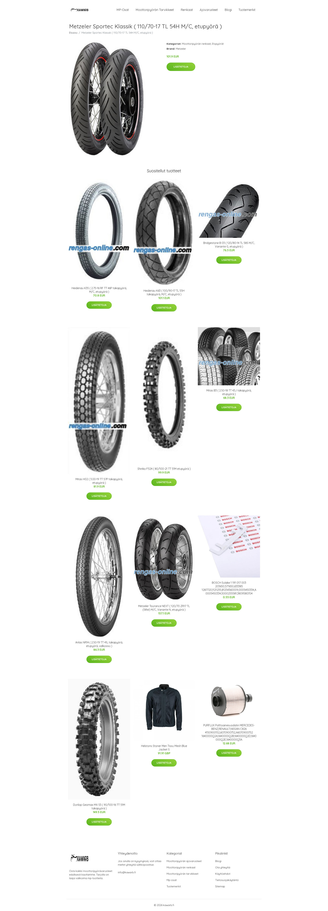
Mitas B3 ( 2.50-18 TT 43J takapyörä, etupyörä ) (228, 392)
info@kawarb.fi (127, 872)
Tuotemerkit (246, 10)
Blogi (228, 10)
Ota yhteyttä (222, 867)
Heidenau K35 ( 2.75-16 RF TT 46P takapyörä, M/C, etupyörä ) (99, 289)
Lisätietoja (181, 66)
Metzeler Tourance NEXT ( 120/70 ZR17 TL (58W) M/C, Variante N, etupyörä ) (164, 607)
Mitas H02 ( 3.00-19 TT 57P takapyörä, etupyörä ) (99, 480)
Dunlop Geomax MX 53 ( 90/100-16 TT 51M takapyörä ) (99, 806)
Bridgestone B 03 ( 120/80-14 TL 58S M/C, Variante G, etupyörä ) (229, 244)
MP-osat (123, 10)
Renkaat (187, 10)
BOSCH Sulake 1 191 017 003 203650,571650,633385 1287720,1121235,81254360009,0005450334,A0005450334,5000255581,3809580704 (229, 588)
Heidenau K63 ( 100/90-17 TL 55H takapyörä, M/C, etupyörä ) (164, 292)
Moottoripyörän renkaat (196, 43)
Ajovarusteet (209, 10)
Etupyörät (218, 43)
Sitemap (220, 886)
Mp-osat (172, 880)
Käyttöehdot (222, 873)
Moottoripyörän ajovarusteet (184, 861)
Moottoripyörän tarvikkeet (155, 10)
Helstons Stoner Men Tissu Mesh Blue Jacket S (164, 747)
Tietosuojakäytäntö (227, 880)
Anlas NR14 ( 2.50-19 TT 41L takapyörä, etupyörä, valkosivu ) (99, 644)
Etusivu (73, 32)
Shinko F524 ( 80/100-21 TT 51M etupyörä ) (164, 468)
